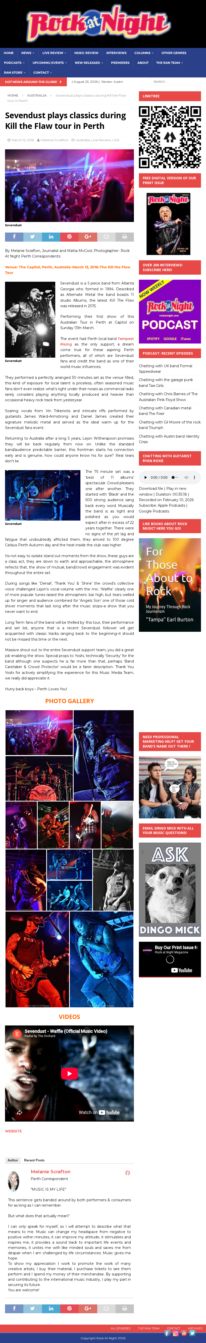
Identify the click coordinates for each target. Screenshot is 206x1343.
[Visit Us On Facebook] (167, 1334)
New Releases (87, 63)
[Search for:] (176, 81)
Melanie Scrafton (54, 140)
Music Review (86, 53)
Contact (41, 72)
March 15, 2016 (23, 140)
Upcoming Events (48, 63)
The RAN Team (168, 63)
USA (115, 140)
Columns (142, 53)
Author (13, 1160)
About (142, 63)
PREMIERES (120, 63)
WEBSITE (13, 1131)
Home (9, 53)
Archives (195, 1328)
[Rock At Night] (103, 45)
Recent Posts (34, 1160)
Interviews (116, 53)
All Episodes (120, 1328)
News (26, 53)
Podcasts (13, 63)
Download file (151, 488)
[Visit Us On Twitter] (192, 1334)
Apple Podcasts (171, 505)
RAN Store (13, 72)
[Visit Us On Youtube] (184, 1334)
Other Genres (174, 53)
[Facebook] (128, 1173)
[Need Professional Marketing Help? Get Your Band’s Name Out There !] (170, 815)
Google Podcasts (154, 511)
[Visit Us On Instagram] (176, 1334)
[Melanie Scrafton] (13, 1188)
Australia (83, 140)
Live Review (52, 53)
